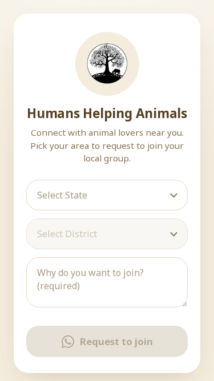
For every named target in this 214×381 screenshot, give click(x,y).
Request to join (116, 341)
